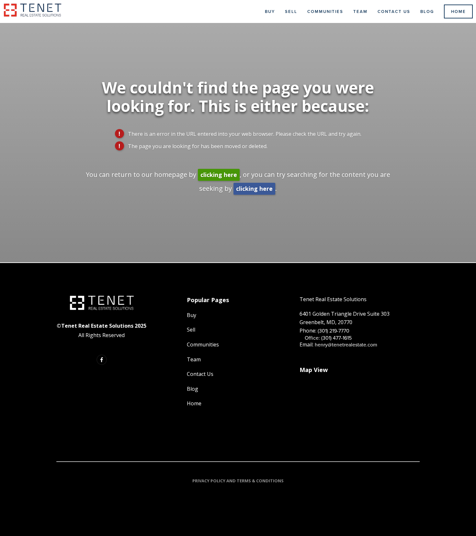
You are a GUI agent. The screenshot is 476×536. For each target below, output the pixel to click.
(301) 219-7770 (333, 330)
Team (360, 11)
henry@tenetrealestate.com (346, 344)
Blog (427, 11)
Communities (325, 11)
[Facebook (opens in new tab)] (101, 360)
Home (458, 11)
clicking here (218, 175)
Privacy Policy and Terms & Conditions (238, 481)
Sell (291, 11)
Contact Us (394, 11)
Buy (270, 11)
